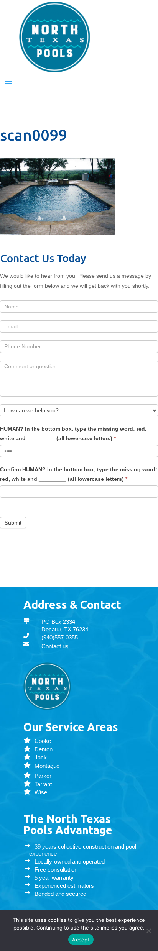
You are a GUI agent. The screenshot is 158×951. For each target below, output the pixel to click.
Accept (81, 939)
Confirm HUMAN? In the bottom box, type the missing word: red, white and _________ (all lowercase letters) (78, 474)
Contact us (55, 646)
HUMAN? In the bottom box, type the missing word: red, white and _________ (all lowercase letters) (73, 434)
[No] (148, 931)
